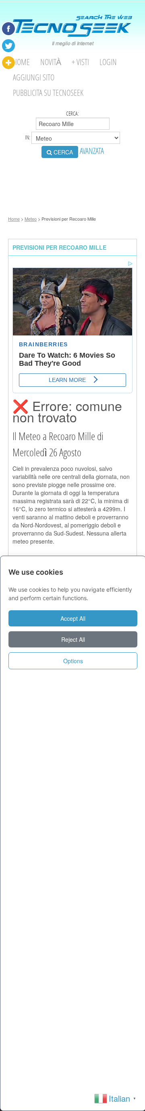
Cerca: (72, 113)
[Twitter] (8, 45)
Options (73, 661)
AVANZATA (92, 151)
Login (108, 62)
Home (21, 62)
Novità (50, 62)
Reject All (73, 639)
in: (28, 137)
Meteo (31, 218)
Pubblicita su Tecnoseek (48, 93)
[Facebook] (8, 28)
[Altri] (8, 62)
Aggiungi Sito (33, 77)
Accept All (72, 618)
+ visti (80, 62)
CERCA (62, 152)
